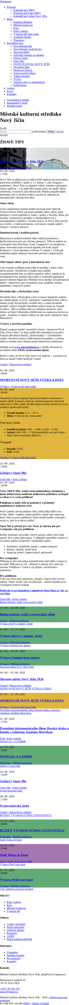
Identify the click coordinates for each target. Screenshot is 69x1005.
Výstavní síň (13, 911)
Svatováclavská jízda (11, 790)
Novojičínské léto (22, 46)
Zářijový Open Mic (13, 473)
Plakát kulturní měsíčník (19, 939)
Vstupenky (12, 952)
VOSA (17, 79)
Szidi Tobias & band (11, 839)
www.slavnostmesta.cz (27, 347)
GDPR (10, 936)
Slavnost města (21, 52)
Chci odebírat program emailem (16, 889)
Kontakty (12, 94)
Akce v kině (6, 861)
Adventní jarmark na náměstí (28, 55)
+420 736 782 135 (10, 988)
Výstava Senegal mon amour (15, 645)
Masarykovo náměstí (20, 167)
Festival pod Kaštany (24, 73)
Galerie (10, 88)
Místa (10, 19)
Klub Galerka (20, 31)
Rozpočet (12, 933)
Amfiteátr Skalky (22, 37)
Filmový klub (20, 58)
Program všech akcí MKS (27, 13)
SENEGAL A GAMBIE (13, 741)
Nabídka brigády (15, 955)
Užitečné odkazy (15, 930)
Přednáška (5, 763)
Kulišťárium (19, 85)
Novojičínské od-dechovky (27, 49)
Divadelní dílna (21, 67)
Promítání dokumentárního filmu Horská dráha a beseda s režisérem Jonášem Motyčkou (30, 712)
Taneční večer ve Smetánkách (29, 82)
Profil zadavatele (15, 927)
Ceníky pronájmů (16, 924)
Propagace (18, 40)
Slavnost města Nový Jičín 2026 (22, 161)
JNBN (26, 1003)
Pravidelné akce (15, 43)
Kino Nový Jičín (23, 861)
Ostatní (4, 167)
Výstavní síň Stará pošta (26, 34)
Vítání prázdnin (21, 76)
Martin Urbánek (40, 1003)
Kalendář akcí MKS (24, 10)
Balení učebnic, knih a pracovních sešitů (21, 602)
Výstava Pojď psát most (12, 864)
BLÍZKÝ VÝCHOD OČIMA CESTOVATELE (26, 815)
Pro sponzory (14, 958)
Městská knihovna (23, 25)
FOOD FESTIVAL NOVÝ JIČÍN (31, 64)
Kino (16, 28)
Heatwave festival (22, 70)
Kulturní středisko (22, 22)
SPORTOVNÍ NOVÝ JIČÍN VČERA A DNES (32, 380)
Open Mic (18, 61)
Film (2, 738)
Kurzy (10, 91)
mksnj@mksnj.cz (9, 991)
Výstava (4, 386)
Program (11, 7)
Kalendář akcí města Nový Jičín (30, 16)
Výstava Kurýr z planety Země (16, 623)
